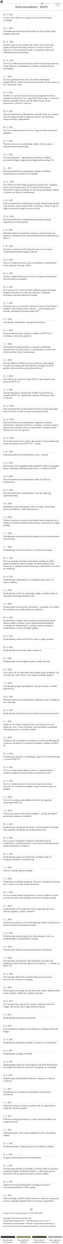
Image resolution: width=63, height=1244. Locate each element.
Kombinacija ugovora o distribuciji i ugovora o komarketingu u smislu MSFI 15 (31, 757)
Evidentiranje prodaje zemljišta (17, 1053)
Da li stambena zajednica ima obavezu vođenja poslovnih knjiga (30, 1030)
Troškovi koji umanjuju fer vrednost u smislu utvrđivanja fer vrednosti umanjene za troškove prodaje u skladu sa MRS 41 (31, 743)
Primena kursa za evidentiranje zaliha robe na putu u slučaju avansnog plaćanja (28, 145)
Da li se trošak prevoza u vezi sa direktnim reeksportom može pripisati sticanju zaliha (30, 264)
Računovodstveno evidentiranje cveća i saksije (25, 454)
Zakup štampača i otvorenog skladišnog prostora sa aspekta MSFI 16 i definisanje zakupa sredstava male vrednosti (28, 395)
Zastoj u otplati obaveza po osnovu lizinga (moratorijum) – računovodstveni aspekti (30, 277)
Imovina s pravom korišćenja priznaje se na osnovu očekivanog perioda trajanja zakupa (27, 250)
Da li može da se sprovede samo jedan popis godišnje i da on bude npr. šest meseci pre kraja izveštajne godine (31, 673)
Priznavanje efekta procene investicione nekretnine (27, 949)
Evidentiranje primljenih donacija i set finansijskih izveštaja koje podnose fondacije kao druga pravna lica (30, 828)
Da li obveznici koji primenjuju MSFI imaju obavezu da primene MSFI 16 (29, 380)
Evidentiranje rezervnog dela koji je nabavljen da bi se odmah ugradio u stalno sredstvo (28, 910)
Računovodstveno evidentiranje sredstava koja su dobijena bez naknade (31, 700)
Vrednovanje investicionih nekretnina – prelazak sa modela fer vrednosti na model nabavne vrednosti (31, 608)
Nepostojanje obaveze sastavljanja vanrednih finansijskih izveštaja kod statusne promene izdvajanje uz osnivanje (30, 1066)
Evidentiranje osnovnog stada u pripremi (22, 650)
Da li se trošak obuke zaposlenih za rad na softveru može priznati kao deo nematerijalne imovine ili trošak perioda (30, 896)
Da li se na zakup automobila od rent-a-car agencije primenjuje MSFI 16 (27, 801)
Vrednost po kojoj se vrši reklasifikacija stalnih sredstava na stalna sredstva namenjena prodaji (31, 923)
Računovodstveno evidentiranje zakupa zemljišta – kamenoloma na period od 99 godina (27, 172)
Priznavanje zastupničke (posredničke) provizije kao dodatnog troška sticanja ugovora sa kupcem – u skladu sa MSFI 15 (31, 963)
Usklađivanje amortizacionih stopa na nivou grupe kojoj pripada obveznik (29, 32)
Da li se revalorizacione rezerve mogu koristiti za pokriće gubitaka (30, 131)
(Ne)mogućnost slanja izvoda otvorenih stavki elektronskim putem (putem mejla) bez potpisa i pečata (31, 991)
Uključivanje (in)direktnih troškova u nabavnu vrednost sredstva (29, 1079)
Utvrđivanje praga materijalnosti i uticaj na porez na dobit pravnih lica (30, 687)
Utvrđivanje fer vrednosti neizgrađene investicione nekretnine (27, 1093)
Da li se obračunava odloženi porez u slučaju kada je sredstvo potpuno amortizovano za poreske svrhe (28, 771)
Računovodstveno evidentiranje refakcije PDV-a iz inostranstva (27, 480)
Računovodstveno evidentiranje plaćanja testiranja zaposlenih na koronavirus (27, 220)
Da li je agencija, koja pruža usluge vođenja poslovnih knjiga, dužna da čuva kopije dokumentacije (28, 1005)
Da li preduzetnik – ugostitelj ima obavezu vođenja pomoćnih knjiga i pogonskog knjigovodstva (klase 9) (28, 158)
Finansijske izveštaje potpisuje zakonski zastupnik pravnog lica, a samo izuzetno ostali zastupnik (31, 882)
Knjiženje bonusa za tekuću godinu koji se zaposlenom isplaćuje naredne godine (29, 1106)
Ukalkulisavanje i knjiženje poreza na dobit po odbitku (28, 1146)
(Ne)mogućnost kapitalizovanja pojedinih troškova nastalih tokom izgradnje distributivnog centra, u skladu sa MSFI (31, 467)
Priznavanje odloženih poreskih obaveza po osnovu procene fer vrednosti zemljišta (27, 978)
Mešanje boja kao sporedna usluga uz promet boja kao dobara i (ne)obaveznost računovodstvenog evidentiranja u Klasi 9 (31, 235)
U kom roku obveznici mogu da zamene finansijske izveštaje (27, 18)
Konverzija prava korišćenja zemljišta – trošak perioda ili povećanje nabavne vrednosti (30, 814)
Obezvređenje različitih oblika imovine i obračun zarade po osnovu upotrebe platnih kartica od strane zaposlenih (31, 1199)
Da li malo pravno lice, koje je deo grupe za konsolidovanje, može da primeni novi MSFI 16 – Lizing (31, 442)
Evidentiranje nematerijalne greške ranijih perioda (26, 661)
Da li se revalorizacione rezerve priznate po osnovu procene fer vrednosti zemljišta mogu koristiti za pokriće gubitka (29, 786)
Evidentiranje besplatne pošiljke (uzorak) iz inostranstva (29, 1042)
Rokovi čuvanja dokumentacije (18, 870)
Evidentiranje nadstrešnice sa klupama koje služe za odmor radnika (28, 580)
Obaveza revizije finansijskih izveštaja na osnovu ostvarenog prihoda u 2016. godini (26, 1186)
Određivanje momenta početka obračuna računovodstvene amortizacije (31, 537)
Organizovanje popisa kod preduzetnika (22, 1157)
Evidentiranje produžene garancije (19, 1018)
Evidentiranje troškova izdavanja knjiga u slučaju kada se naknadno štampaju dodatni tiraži (30, 594)
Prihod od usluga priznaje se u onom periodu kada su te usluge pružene (29, 1120)
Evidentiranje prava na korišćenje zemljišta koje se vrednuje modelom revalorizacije (27, 858)
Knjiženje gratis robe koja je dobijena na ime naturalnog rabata (29, 1134)
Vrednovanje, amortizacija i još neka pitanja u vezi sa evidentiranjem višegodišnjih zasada (28, 937)
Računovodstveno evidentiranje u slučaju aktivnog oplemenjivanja (27, 494)
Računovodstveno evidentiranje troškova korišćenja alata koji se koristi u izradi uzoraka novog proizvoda (30, 410)
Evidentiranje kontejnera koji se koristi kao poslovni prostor (31, 713)
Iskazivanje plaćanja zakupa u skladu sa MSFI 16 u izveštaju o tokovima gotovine (27, 334)
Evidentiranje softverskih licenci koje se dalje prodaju (28, 639)
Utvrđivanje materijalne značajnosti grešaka (24, 322)
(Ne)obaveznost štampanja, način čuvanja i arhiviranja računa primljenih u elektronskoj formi (29, 507)
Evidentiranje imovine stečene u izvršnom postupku (27, 550)
